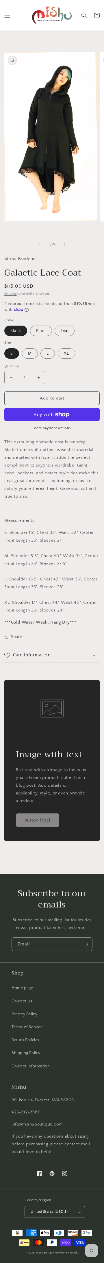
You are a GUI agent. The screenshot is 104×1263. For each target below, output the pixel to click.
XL (66, 353)
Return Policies (25, 1040)
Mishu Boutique (45, 1252)
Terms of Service (27, 1027)
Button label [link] (38, 820)
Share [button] (16, 637)
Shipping (10, 293)
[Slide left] (39, 244)
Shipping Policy (26, 1053)
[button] (7, 15)
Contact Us (22, 1001)
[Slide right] (64, 244)
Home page (22, 988)
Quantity (11, 366)
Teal (64, 330)
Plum (41, 330)
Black (15, 330)
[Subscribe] (85, 944)
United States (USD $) (49, 1212)
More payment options (52, 428)
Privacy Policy (24, 1014)
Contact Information (31, 1066)
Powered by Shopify (66, 1252)
